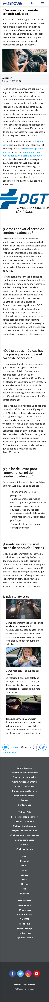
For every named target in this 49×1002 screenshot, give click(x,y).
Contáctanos (24, 804)
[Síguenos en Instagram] (28, 976)
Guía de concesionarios (24, 777)
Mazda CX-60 (24, 905)
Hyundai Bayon (24, 914)
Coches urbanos (24, 849)
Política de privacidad (24, 989)
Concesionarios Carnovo (24, 791)
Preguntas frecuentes (24, 795)
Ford (24, 879)
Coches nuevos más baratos (24, 835)
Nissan (24, 884)
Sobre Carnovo (24, 768)
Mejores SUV (24, 812)
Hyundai (24, 893)
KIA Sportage (24, 909)
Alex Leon (7, 77)
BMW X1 (24, 919)
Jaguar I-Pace (24, 900)
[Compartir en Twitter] (43, 747)
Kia (24, 888)
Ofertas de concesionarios (24, 772)
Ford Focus (24, 923)
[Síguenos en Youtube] (36, 976)
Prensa (24, 800)
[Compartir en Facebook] (36, 747)
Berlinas (24, 844)
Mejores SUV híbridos (24, 821)
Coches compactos (24, 839)
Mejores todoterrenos (24, 826)
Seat (24, 856)
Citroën (24, 874)
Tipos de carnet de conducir (21, 718)
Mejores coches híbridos (24, 830)
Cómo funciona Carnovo (24, 781)
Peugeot (24, 861)
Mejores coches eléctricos (24, 816)
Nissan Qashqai (24, 928)
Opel (24, 870)
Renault (24, 865)
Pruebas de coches (24, 786)
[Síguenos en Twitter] (12, 976)
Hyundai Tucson (24, 937)
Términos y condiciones (24, 984)
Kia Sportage (24, 933)
